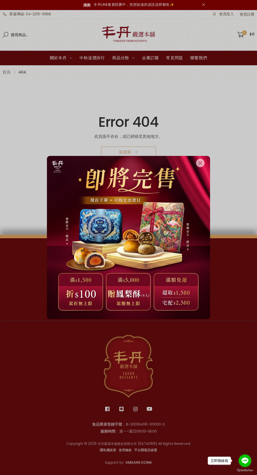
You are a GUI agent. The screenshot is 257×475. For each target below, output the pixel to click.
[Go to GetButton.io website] (245, 470)
